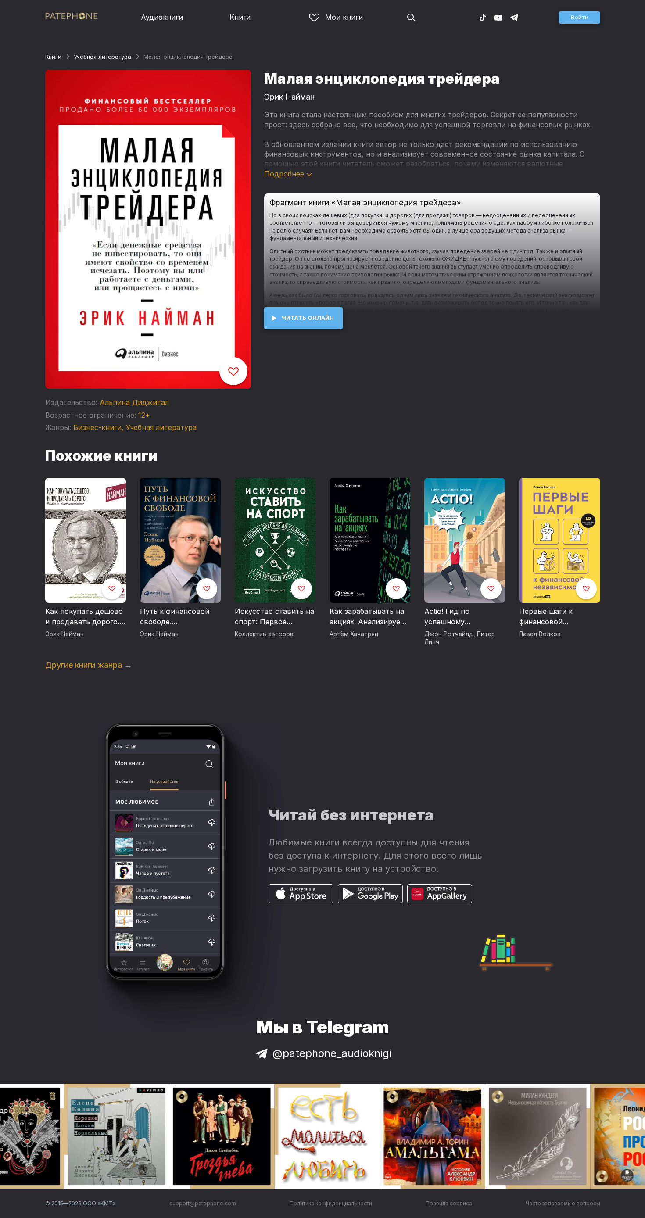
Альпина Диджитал (134, 402)
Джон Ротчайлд (448, 634)
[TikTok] (482, 17)
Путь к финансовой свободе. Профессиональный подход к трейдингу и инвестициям (179, 617)
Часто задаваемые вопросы (563, 1203)
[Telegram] (514, 17)
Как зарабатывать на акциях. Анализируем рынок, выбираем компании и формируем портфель (368, 617)
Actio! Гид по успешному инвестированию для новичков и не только (463, 617)
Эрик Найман (289, 96)
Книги (240, 17)
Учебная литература (102, 56)
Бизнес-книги (97, 427)
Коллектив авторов (264, 634)
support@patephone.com (202, 1203)
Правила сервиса (449, 1203)
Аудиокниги (162, 17)
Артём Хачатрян (354, 634)
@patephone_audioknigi (331, 1053)
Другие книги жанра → (88, 665)
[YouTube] (498, 17)
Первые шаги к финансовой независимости (546, 617)
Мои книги (344, 17)
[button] (579, 17)
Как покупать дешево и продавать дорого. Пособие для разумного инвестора (84, 617)
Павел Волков (540, 634)
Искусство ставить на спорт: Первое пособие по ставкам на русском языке (274, 617)
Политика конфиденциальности (331, 1203)
